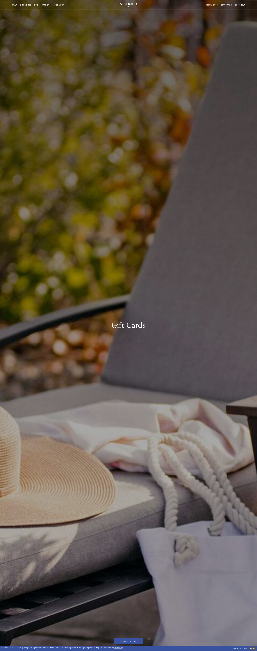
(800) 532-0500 (211, 5)
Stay (14, 5)
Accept (246, 648)
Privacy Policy (118, 648)
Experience (25, 5)
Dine (36, 5)
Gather (45, 5)
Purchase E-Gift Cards (131, 641)
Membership (58, 5)
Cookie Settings (237, 648)
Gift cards (226, 5)
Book (240, 5)
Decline (252, 648)
